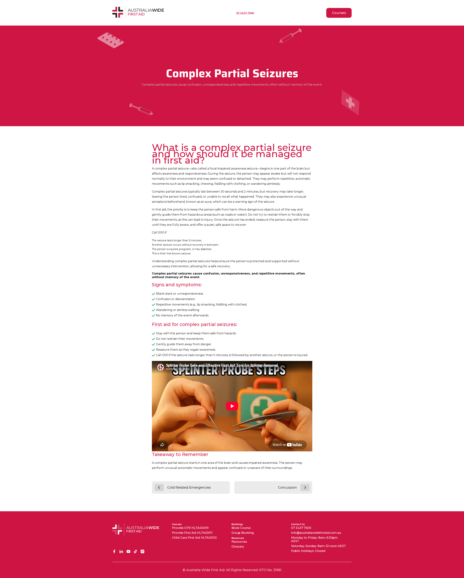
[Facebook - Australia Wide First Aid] (114, 552)
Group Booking (242, 532)
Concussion (287, 488)
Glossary (237, 546)
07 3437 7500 (301, 528)
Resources (239, 541)
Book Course (241, 528)
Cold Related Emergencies (189, 488)
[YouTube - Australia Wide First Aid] (128, 552)
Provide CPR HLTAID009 (190, 528)
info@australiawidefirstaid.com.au (316, 532)
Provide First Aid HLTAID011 (192, 532)
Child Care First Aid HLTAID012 (194, 537)
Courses (339, 13)
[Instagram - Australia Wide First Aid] (142, 552)
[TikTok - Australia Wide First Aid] (135, 552)
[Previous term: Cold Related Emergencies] (159, 487)
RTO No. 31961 (270, 570)
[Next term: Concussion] (305, 487)
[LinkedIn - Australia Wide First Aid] (121, 552)
